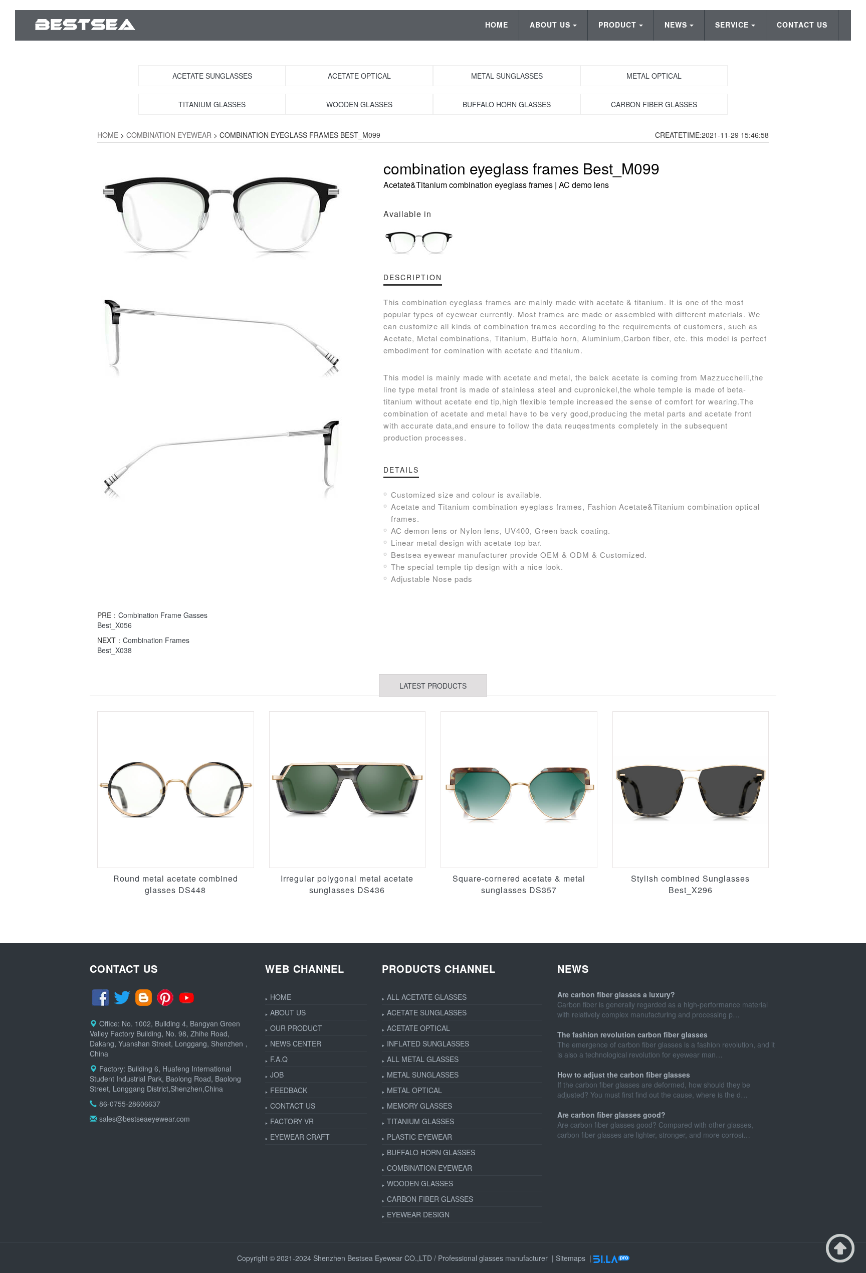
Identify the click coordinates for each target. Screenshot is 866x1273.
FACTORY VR (292, 1121)
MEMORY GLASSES (419, 1106)
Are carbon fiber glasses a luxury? (616, 994)
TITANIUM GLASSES (420, 1121)
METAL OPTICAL (414, 1090)
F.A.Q (279, 1059)
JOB (277, 1075)
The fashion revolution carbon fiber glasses (632, 1034)
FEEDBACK (288, 1090)
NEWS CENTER (295, 1043)
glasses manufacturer (513, 1258)
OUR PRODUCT (296, 1028)
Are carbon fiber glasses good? (611, 1115)
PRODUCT (617, 25)
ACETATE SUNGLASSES (427, 1012)
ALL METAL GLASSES (423, 1059)
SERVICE (732, 25)
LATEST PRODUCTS (433, 686)
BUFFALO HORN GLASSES (431, 1152)
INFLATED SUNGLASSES (428, 1043)
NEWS (676, 25)
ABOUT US (550, 25)
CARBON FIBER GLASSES (430, 1199)
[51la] (611, 1258)
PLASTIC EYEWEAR (419, 1137)
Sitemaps (570, 1258)
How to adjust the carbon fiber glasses (623, 1075)
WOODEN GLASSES (420, 1183)
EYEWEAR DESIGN (418, 1214)
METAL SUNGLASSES (423, 1075)
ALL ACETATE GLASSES (427, 997)
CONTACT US (802, 25)
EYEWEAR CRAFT (300, 1137)
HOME (496, 25)
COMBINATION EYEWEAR (168, 135)
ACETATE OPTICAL (418, 1028)
